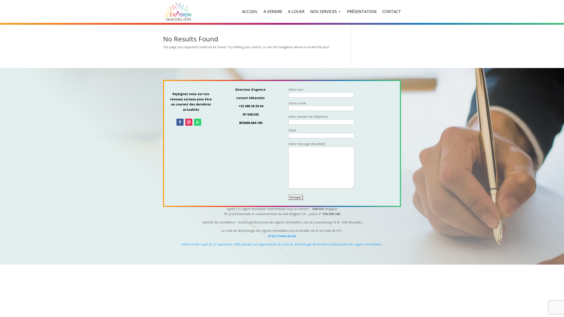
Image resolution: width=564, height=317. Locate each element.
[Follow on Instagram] (188, 122)
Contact (391, 12)
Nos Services (323, 12)
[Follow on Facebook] (180, 122)
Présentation (362, 12)
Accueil (250, 12)
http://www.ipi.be (282, 236)
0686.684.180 (252, 123)
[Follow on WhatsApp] (197, 122)
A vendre (272, 12)
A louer (296, 12)
